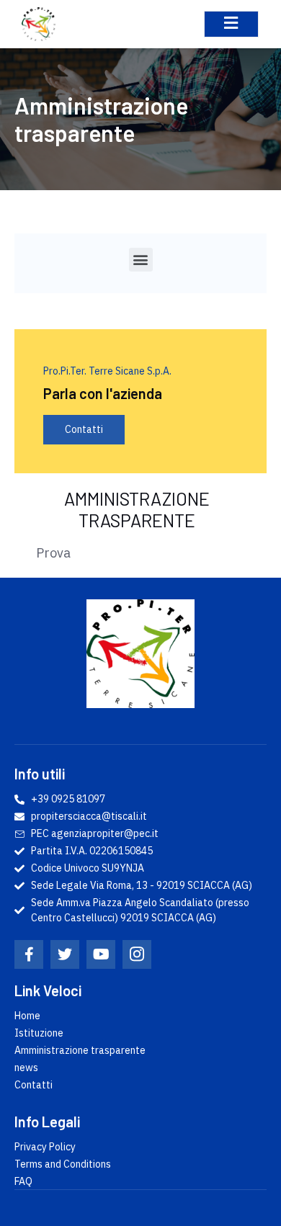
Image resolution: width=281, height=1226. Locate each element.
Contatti (84, 429)
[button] (141, 260)
